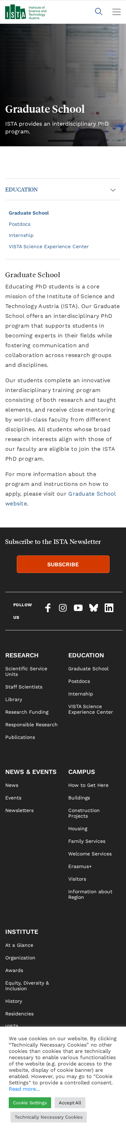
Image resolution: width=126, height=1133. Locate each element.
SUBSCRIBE (63, 564)
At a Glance (19, 945)
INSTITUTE (21, 931)
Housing (77, 828)
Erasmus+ (80, 866)
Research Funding (26, 712)
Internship (21, 235)
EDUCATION (21, 189)
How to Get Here (88, 785)
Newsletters (19, 810)
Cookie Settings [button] (30, 1102)
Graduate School (29, 213)
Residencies (19, 1013)
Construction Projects (84, 813)
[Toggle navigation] (116, 12)
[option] (63, 85)
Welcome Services (90, 853)
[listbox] (63, 85)
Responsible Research (31, 724)
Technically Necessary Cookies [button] (49, 1117)
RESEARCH (21, 655)
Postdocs (19, 224)
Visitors (77, 879)
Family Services (86, 841)
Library (13, 699)
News (11, 785)
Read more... (24, 1089)
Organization (20, 957)
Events (13, 797)
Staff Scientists (23, 687)
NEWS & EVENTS (31, 771)
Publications (20, 737)
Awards (14, 970)
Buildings (79, 797)
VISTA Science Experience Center (49, 246)
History (13, 1001)
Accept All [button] (70, 1102)
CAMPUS (81, 771)
